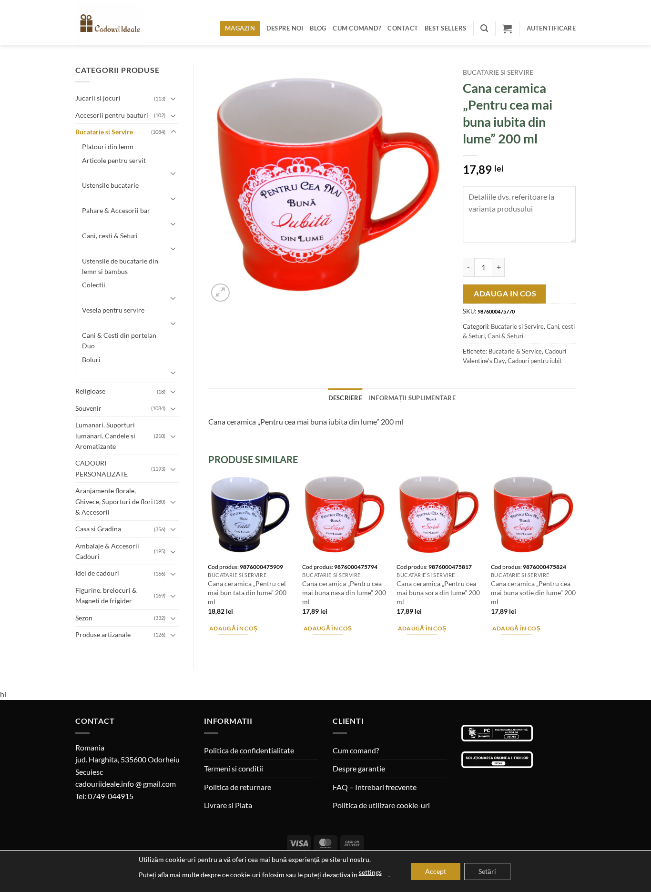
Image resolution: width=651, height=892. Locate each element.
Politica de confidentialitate (249, 750)
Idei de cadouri (97, 573)
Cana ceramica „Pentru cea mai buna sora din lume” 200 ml (438, 592)
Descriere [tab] (345, 398)
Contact (402, 28)
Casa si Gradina (98, 529)
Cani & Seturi (505, 336)
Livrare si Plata (228, 805)
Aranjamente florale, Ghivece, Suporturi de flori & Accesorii (114, 501)
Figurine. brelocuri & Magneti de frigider (106, 595)
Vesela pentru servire (113, 310)
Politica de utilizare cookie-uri (381, 805)
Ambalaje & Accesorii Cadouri (107, 551)
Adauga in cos (505, 293)
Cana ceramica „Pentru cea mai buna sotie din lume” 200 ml (533, 592)
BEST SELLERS (445, 28)
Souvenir (88, 408)
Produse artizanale (103, 634)
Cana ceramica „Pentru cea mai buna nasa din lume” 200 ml (344, 592)
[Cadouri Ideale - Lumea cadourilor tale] (114, 24)
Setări (487, 871)
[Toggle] (173, 98)
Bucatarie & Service (515, 351)
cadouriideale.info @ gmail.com (125, 783)
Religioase (90, 391)
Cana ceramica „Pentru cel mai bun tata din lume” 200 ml (247, 592)
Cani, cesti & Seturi (110, 236)
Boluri (91, 359)
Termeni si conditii (233, 768)
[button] (484, 28)
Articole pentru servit (114, 160)
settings (370, 872)
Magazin (240, 28)
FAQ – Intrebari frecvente (375, 786)
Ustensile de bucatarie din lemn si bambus (120, 266)
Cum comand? (357, 28)
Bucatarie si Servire (104, 132)
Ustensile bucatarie (110, 185)
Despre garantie (359, 768)
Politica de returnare (237, 786)
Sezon (83, 618)
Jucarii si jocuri (98, 98)
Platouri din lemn (107, 146)
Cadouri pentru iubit (535, 361)
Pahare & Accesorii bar (116, 210)
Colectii (93, 285)
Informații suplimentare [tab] (412, 398)
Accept (435, 871)
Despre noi (285, 28)
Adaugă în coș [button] (233, 628)
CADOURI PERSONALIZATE (101, 468)
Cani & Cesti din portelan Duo (119, 340)
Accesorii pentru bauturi (111, 115)
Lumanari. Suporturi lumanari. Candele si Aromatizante (105, 435)
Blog (318, 28)
